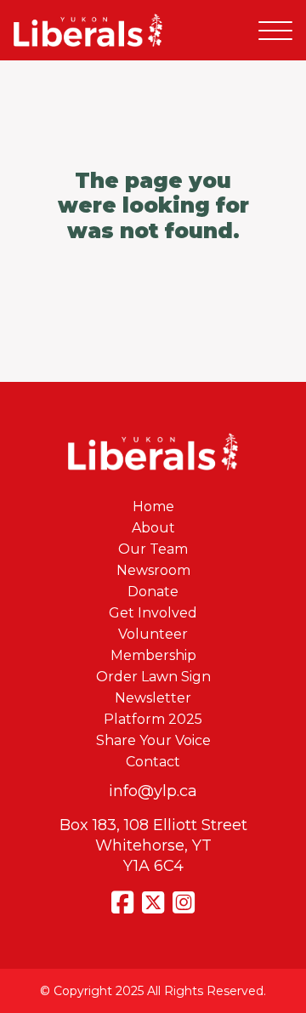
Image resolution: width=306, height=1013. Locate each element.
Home (153, 506)
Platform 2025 (153, 719)
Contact (153, 762)
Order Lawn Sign (153, 677)
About (153, 528)
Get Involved (153, 613)
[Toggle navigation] (275, 30)
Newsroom (153, 570)
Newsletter (153, 698)
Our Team (153, 549)
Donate (153, 591)
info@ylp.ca (153, 791)
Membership (153, 655)
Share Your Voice (153, 740)
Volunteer (153, 634)
